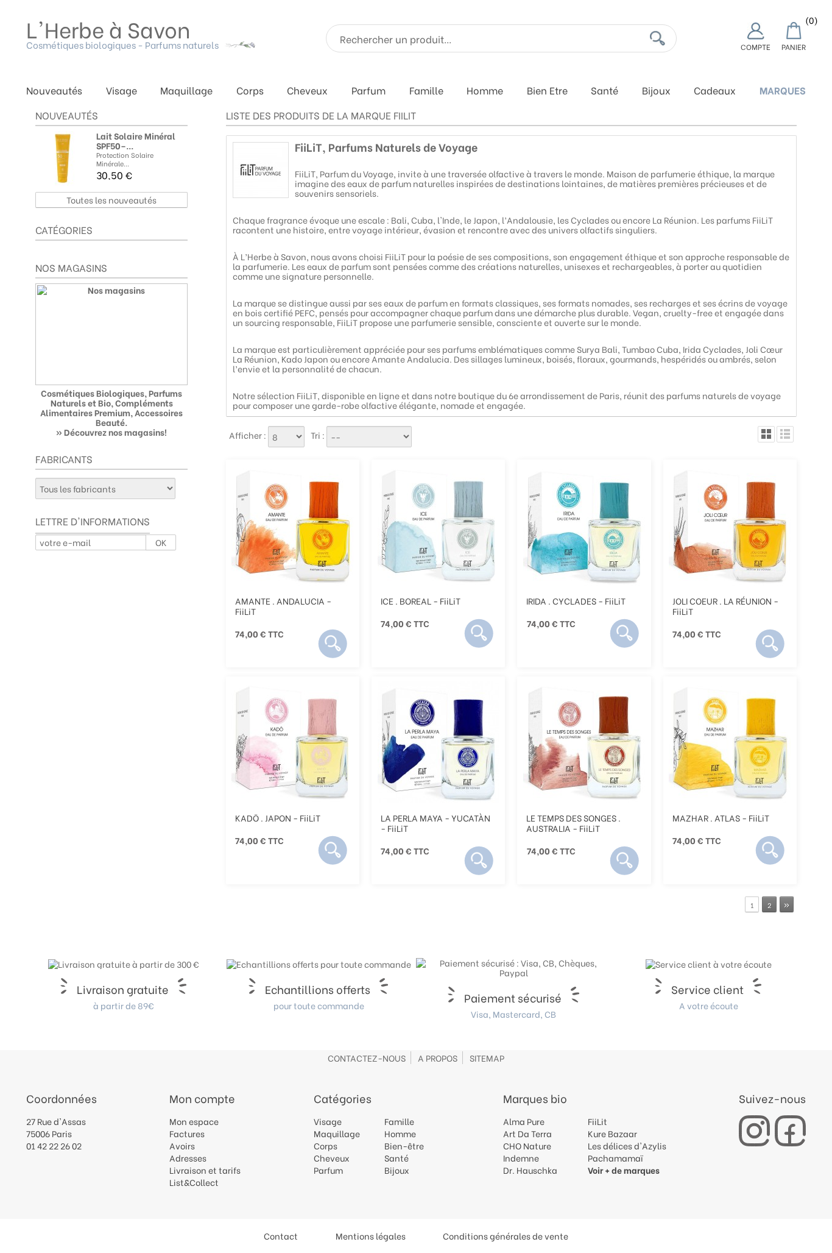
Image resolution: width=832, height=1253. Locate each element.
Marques (783, 91)
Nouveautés (54, 91)
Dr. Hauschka (530, 1169)
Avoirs (182, 1145)
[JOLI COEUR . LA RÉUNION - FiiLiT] (730, 525)
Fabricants (64, 459)
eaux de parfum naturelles (400, 183)
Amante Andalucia (410, 358)
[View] (333, 643)
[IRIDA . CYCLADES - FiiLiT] (583, 525)
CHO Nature (527, 1145)
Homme (485, 91)
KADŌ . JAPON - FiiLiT (277, 817)
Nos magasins (71, 267)
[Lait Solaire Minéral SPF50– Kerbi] (62, 158)
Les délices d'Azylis (627, 1145)
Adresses (187, 1157)
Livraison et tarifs (205, 1169)
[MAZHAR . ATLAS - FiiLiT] (730, 742)
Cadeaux (715, 91)
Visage (121, 91)
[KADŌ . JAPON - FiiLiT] (292, 742)
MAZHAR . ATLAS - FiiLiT (720, 817)
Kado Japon (304, 358)
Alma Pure (524, 1121)
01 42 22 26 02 (54, 1145)
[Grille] (766, 434)
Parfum (368, 91)
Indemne (521, 1157)
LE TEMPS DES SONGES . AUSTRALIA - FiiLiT (573, 822)
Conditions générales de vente (505, 1235)
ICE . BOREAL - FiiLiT (420, 600)
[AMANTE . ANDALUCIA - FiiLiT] (292, 525)
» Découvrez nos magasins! (111, 431)
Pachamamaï (615, 1157)
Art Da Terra (527, 1133)
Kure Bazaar (612, 1133)
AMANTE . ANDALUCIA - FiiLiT (283, 605)
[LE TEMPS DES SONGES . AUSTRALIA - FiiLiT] (583, 742)
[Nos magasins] (111, 334)
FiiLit (597, 1121)
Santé (604, 91)
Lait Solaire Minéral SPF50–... (135, 140)
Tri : (318, 434)
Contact (281, 1235)
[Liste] (785, 434)
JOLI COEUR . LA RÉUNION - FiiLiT (725, 605)
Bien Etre (547, 91)
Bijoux (656, 91)
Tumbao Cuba (650, 349)
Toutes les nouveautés (111, 199)
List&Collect (194, 1182)
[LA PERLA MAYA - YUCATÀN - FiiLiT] (438, 742)
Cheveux (307, 91)
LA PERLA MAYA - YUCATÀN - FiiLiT (435, 822)
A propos (437, 1057)
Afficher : (247, 434)
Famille (426, 91)
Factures (187, 1133)
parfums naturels (701, 395)
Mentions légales (371, 1235)
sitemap (487, 1057)
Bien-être (404, 1145)
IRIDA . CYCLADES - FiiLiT (576, 600)
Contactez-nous (367, 1057)
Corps (250, 91)
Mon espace (194, 1121)
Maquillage (186, 91)
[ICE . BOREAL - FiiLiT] (438, 525)
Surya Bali (597, 349)
